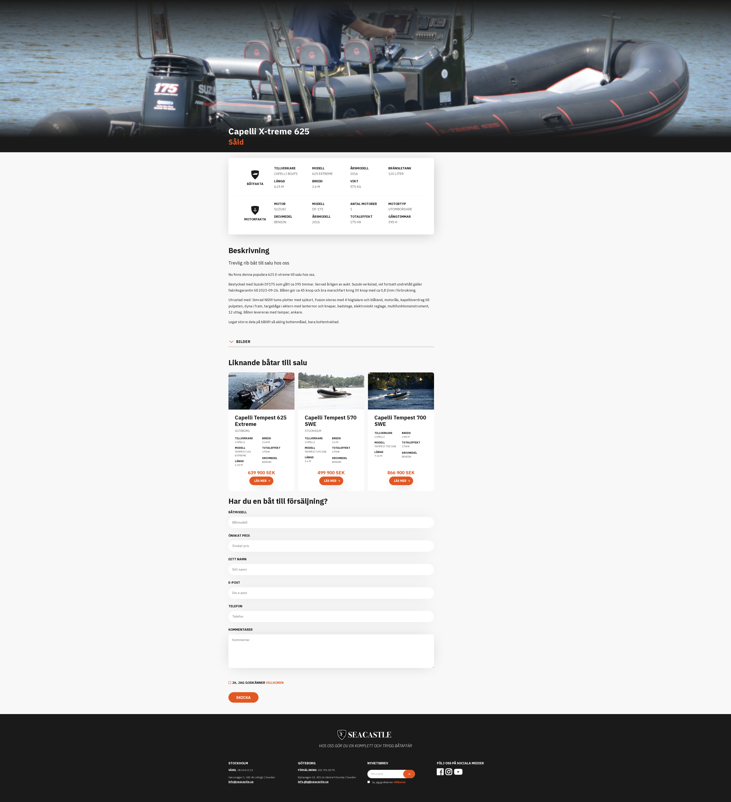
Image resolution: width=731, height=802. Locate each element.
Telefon (235, 606)
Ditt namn (237, 559)
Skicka (243, 697)
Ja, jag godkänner (258, 683)
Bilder (243, 341)
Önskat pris (239, 535)
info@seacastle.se (241, 782)
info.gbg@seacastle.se (313, 782)
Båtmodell (237, 512)
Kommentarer (240, 629)
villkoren (275, 683)
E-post (234, 582)
